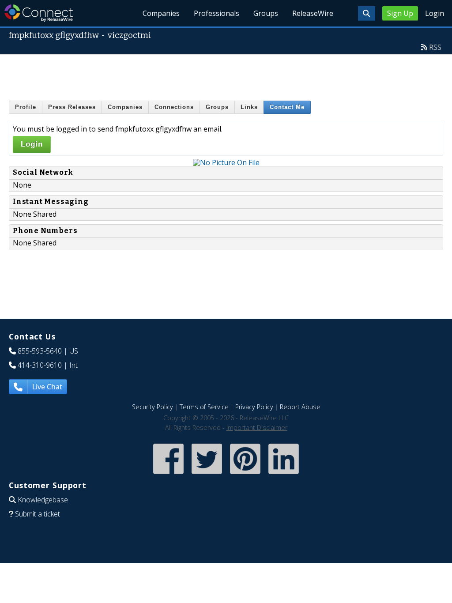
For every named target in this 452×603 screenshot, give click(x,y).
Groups (265, 13)
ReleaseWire (312, 13)
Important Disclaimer (256, 427)
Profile (25, 107)
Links (249, 107)
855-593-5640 (40, 351)
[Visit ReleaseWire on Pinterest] (245, 475)
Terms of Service (204, 407)
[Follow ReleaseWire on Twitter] (206, 475)
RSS (435, 47)
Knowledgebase (43, 500)
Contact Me (287, 107)
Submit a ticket (37, 514)
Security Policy (152, 407)
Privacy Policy (254, 407)
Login (434, 13)
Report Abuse (300, 407)
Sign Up (400, 13)
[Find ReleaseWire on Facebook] (168, 475)
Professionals (216, 13)
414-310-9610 (40, 365)
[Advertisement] (226, 74)
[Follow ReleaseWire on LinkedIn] (283, 475)
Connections (174, 107)
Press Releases (72, 107)
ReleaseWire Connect (38, 13)
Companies (161, 13)
